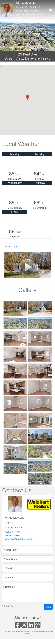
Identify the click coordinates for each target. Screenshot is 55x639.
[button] (6, 36)
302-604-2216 (32, 7)
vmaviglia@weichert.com (29, 14)
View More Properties (27, 17)
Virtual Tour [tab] (11, 246)
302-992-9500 (32, 10)
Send (48, 607)
